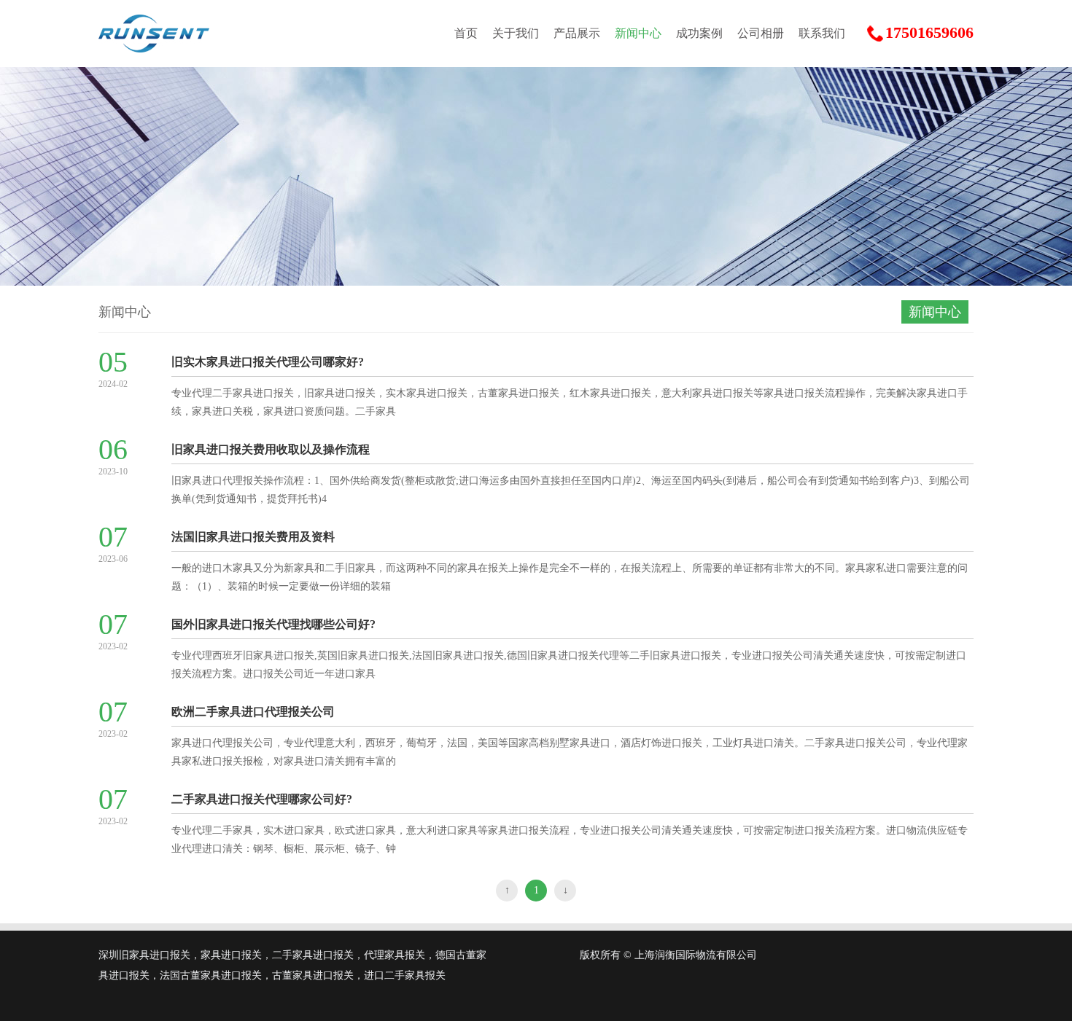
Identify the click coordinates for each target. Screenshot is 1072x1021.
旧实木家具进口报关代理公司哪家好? (267, 362)
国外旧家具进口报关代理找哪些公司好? (273, 624)
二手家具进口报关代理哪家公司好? (261, 799)
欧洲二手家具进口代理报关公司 (253, 711)
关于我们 (515, 33)
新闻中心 (638, 33)
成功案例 (699, 33)
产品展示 (577, 33)
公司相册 (760, 33)
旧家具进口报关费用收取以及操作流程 (270, 449)
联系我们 (822, 33)
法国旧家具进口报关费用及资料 (253, 537)
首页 (466, 33)
